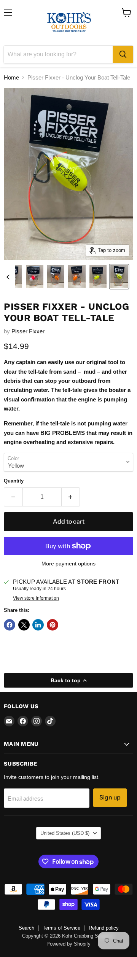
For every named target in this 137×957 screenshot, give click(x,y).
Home (11, 77)
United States (64, 833)
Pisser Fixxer (28, 331)
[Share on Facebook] (9, 625)
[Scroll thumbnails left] (9, 277)
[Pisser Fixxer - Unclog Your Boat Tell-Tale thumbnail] (34, 276)
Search (26, 928)
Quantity (14, 481)
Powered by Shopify (68, 944)
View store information (36, 598)
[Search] (123, 54)
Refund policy (104, 928)
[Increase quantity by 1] (71, 496)
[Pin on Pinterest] (52, 625)
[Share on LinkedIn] (38, 625)
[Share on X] (24, 625)
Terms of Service (61, 928)
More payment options (68, 564)
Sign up (110, 797)
